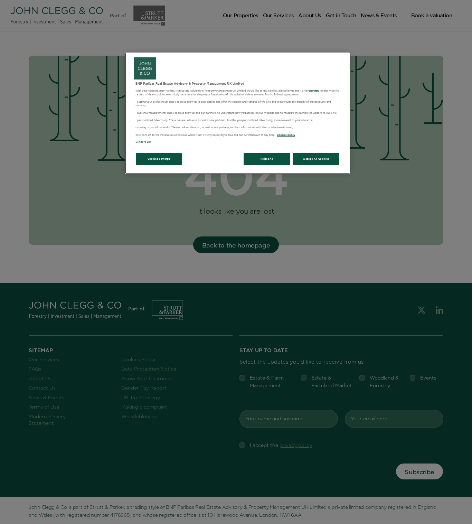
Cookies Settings (159, 158)
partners (314, 90)
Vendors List (143, 141)
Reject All (267, 158)
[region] (237, 113)
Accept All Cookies (316, 158)
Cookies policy (286, 135)
